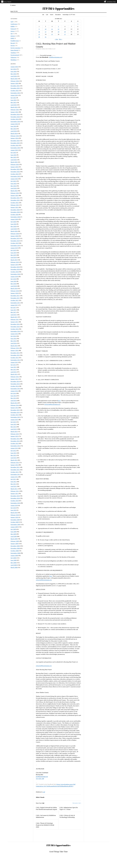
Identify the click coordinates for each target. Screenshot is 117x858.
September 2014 (15, 388)
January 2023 (14, 167)
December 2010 (15, 496)
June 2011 (13, 481)
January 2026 (14, 83)
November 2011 (15, 470)
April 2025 (14, 105)
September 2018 (15, 274)
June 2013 (13, 424)
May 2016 (13, 341)
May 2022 (13, 186)
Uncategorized (15, 55)
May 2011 (13, 484)
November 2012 (15, 441)
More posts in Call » (77, 803)
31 (45, 37)
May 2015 (13, 369)
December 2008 (15, 546)
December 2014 (15, 381)
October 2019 (15, 243)
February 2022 (15, 193)
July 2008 (13, 558)
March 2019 (14, 260)
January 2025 (14, 112)
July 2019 (13, 250)
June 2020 (13, 224)
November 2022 (15, 171)
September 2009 (15, 524)
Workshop (13, 60)
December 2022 (15, 169)
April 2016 (14, 343)
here (59, 400)
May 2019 (13, 255)
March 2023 (14, 162)
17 (45, 32)
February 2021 (15, 205)
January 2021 (14, 207)
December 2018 (15, 267)
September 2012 (15, 446)
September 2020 (15, 217)
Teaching (13, 52)
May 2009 (13, 534)
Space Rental (14, 50)
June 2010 (13, 510)
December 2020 (15, 210)
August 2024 (14, 124)
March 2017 (14, 317)
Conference (14, 24)
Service (13, 45)
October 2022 (15, 174)
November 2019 (15, 241)
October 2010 (15, 501)
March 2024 (14, 133)
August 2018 (14, 276)
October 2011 (15, 472)
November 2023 (15, 143)
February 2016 (15, 348)
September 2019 (15, 245)
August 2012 (14, 448)
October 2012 (15, 443)
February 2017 (15, 319)
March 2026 (14, 78)
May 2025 (13, 102)
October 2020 (15, 214)
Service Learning (15, 48)
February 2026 (15, 81)
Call (47, 14)
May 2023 (13, 157)
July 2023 (13, 152)
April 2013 (14, 429)
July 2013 (13, 422)
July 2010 (13, 508)
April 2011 (14, 486)
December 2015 (15, 353)
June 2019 (13, 253)
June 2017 (13, 310)
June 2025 (13, 100)
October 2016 (15, 329)
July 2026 (13, 69)
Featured (13, 29)
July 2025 (13, 98)
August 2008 (14, 555)
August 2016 (14, 334)
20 (65, 32)
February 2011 (15, 491)
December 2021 (15, 198)
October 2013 (15, 415)
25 (52, 34)
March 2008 (14, 567)
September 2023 (15, 148)
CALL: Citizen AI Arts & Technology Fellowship (67, 816)
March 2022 (14, 191)
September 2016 (15, 331)
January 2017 (14, 322)
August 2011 (14, 477)
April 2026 (14, 76)
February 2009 (15, 541)
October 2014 (15, 386)
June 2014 (13, 396)
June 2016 (13, 338)
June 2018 (13, 281)
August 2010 (14, 505)
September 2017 (15, 303)
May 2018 (13, 284)
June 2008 (13, 560)
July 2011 (13, 479)
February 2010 (15, 515)
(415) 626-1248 (40, 778)
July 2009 (13, 529)
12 (58, 29)
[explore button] (105, 2)
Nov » (60, 39)
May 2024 (13, 129)
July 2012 (13, 450)
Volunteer (13, 57)
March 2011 (14, 489)
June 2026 (13, 71)
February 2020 (15, 233)
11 (52, 29)
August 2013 (14, 419)
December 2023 (15, 140)
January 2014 (14, 408)
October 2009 (15, 522)
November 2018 (15, 269)
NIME (12, 38)
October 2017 (15, 300)
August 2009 (14, 527)
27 (65, 34)
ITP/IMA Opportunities (58, 9)
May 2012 (13, 455)
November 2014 (15, 384)
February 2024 (15, 136)
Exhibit (13, 26)
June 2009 (13, 532)
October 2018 (15, 272)
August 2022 (14, 179)
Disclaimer (58, 14)
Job (43, 14)
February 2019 (15, 262)
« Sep (56, 39)
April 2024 (14, 131)
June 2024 (13, 126)
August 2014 (14, 391)
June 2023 (13, 155)
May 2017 (13, 312)
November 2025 (15, 88)
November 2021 (15, 200)
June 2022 (13, 183)
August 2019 (14, 248)
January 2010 (14, 517)
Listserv (13, 36)
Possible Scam (15, 41)
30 (39, 37)
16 (39, 32)
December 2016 (15, 324)
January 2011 (14, 493)
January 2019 (14, 264)
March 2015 (14, 374)
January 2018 (14, 293)
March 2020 (14, 231)
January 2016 (14, 350)
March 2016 (14, 346)
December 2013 (15, 410)
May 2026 (13, 74)
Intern (51, 14)
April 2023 (14, 160)
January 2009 (14, 543)
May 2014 (13, 398)
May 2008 (13, 563)
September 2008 (15, 553)
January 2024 (14, 138)
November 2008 (15, 548)
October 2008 (15, 551)
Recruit (13, 43)
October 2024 (15, 119)
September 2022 (15, 176)
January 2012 (14, 465)
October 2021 (15, 202)
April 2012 (14, 458)
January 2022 (14, 195)
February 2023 (15, 164)
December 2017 (15, 295)
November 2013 (15, 412)
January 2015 (14, 379)
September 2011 (15, 474)
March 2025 (14, 107)
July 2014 (13, 393)
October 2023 (15, 145)
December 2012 (15, 439)
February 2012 (15, 462)
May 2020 (13, 226)
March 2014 (14, 403)
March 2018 (14, 288)
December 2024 (15, 114)
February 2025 (15, 109)
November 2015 (15, 355)
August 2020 (14, 219)
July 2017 (13, 307)
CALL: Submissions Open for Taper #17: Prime (68, 808)
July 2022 (13, 181)
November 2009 (15, 520)
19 (58, 32)
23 (39, 34)
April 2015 (14, 372)
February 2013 (15, 434)
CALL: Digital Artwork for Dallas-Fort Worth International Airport (46, 808)
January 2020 (14, 236)
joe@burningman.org (55, 57)
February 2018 (15, 291)
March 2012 (14, 460)
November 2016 (15, 326)
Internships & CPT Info (69, 14)
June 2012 (13, 453)
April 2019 (14, 257)
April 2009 (14, 536)
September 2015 (15, 360)
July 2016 (13, 336)
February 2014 (15, 405)
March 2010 (14, 512)
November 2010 (15, 498)
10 (45, 29)
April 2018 (14, 286)
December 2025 (15, 86)
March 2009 (14, 539)
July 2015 (13, 365)
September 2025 (15, 93)
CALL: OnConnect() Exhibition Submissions (46, 816)
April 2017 (14, 315)
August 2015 (14, 362)
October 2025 (15, 90)
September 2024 (15, 121)
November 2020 (15, 212)
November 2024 (15, 117)
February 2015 (15, 377)
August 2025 (14, 95)
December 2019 (15, 238)
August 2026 (14, 67)
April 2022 (14, 188)
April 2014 (14, 400)
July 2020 (13, 222)
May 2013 (13, 427)
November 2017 (15, 298)
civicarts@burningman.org (52, 404)
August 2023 (14, 150)
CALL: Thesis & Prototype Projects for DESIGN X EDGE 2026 (45, 825)
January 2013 (14, 436)
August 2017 (14, 305)
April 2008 (14, 565)
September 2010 (15, 503)
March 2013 (14, 431)
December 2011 (15, 467)
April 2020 (14, 229)
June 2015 (13, 367)
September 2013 (15, 417)
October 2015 (15, 357)
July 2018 (13, 279)
